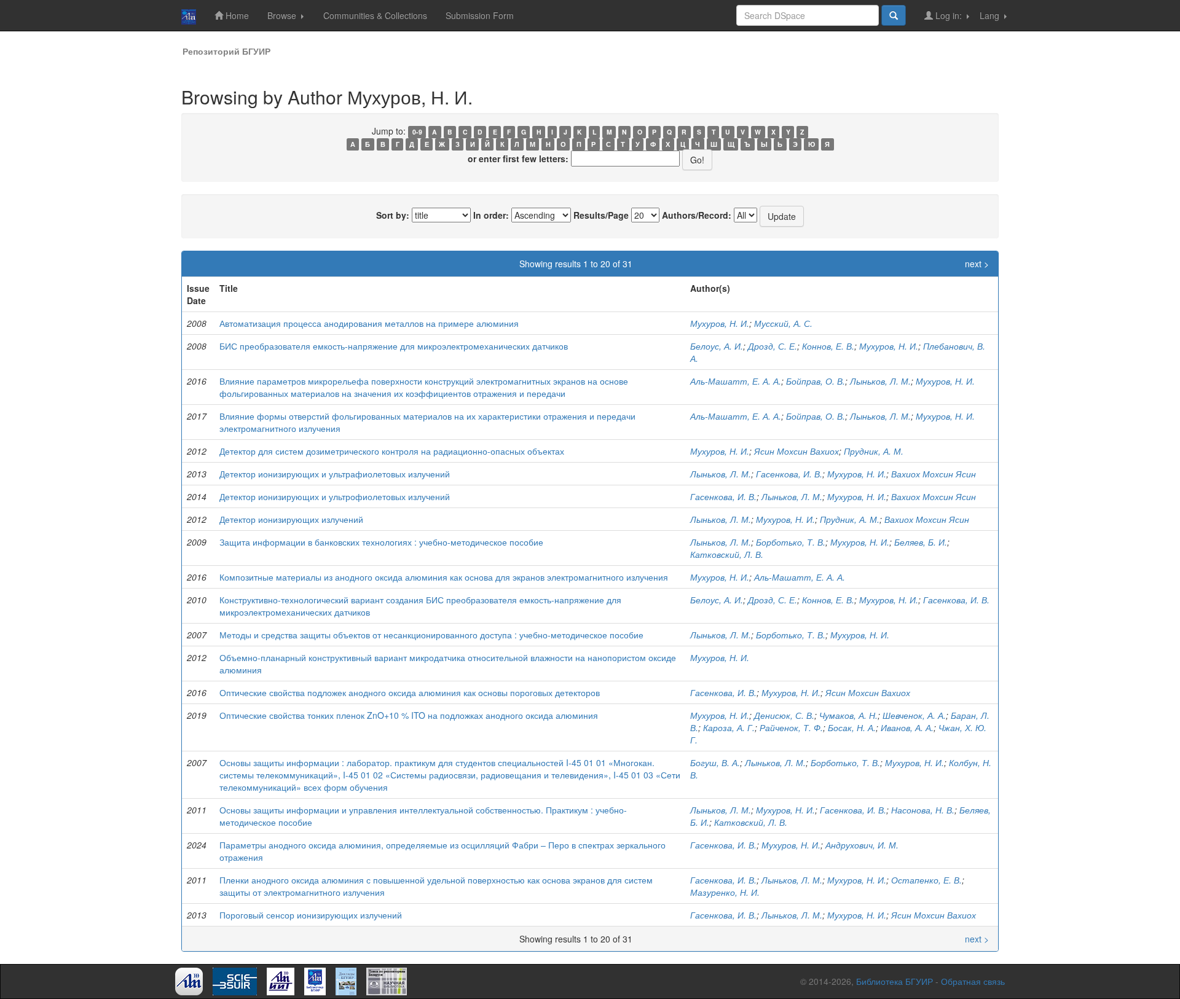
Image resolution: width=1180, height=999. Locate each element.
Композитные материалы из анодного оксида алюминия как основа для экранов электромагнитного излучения (443, 577)
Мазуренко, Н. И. (725, 892)
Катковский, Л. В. (726, 554)
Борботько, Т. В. (790, 542)
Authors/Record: (696, 215)
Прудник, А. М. (873, 451)
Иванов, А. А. (907, 727)
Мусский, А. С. (783, 323)
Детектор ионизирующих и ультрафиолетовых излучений (334, 474)
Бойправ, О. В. (815, 381)
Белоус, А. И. (716, 346)
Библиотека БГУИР (894, 981)
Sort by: (392, 215)
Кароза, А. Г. (729, 727)
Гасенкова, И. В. (789, 474)
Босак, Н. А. (852, 727)
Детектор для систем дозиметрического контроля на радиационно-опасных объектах (391, 451)
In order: (491, 215)
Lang (991, 15)
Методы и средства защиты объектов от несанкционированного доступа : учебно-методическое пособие (431, 635)
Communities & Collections (375, 15)
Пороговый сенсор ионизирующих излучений (310, 915)
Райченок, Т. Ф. (791, 727)
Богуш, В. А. (715, 762)
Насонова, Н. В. (922, 810)
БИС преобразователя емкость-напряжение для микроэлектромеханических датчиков (393, 346)
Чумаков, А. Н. (848, 715)
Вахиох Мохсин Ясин (933, 474)
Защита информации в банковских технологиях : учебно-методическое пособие (381, 542)
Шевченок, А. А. (914, 715)
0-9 (417, 131)
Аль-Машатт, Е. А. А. (735, 381)
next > (977, 263)
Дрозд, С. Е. (772, 346)
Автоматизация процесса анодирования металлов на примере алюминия (369, 323)
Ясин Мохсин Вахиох (796, 451)
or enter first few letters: (518, 158)
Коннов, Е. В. (828, 346)
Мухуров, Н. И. (719, 323)
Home (236, 15)
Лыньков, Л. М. (880, 381)
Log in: (948, 15)
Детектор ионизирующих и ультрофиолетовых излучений (334, 496)
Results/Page (601, 215)
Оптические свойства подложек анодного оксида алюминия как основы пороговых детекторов (409, 692)
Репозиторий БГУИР (226, 51)
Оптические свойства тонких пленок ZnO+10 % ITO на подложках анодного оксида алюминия (408, 715)
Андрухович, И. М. (862, 845)
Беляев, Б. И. (920, 542)
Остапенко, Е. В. (926, 880)
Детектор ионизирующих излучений (291, 519)
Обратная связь (973, 981)
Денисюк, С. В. (784, 715)
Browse (283, 15)
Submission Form (480, 15)
